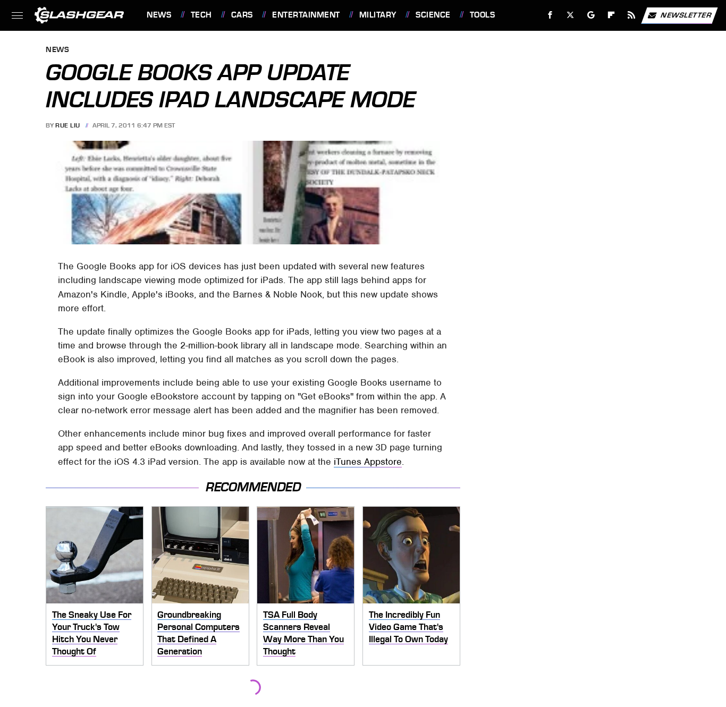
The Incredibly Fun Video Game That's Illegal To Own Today (408, 626)
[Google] (591, 15)
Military (377, 15)
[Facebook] (550, 15)
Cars (242, 15)
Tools (482, 15)
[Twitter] (570, 15)
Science (433, 15)
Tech (201, 15)
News (159, 15)
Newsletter (686, 15)
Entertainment (306, 15)
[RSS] (631, 15)
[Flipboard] (611, 15)
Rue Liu (67, 125)
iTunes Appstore (368, 461)
